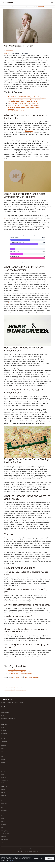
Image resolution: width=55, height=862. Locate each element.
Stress (2, 818)
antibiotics (7, 303)
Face (2, 748)
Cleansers (3, 792)
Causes (3, 813)
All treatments (4, 769)
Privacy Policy (4, 830)
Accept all (49, 858)
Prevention (3, 821)
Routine (3, 789)
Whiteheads (4, 736)
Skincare (3, 721)
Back (30, 677)
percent (6, 218)
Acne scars (4, 741)
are (32, 206)
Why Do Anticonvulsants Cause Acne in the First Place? (24, 96)
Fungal (3, 738)
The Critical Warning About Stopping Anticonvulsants (23, 103)
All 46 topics (4, 810)
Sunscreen (3, 800)
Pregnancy (4, 824)
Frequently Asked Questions (16, 110)
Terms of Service (5, 833)
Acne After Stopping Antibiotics (17, 670)
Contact (3, 715)
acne (32, 122)
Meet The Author (5, 712)
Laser (2, 774)
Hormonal (3, 730)
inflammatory (29, 131)
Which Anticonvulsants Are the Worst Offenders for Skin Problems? (27, 98)
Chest (2, 753)
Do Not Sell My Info (5, 842)
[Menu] (52, 2)
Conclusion (11, 109)
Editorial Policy (41, 6)
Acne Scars (19, 677)
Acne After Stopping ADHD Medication (19, 672)
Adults (26, 677)
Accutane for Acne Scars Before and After (20, 673)
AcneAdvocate (7, 3)
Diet (2, 815)
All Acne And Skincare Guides (8, 718)
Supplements (4, 780)
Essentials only (38, 858)
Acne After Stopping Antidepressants (15, 690)
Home (5, 53)
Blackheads (36, 677)
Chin (2, 756)
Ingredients (4, 803)
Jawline (3, 762)
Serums (3, 798)
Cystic (2, 727)
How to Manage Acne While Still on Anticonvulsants (22, 101)
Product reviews (5, 782)
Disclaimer (3, 836)
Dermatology (4, 777)
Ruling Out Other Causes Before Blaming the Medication (24, 105)
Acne (9, 53)
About (2, 709)
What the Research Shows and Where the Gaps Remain (24, 107)
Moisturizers (4, 795)
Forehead (3, 759)
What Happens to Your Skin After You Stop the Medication (24, 100)
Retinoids (3, 771)
